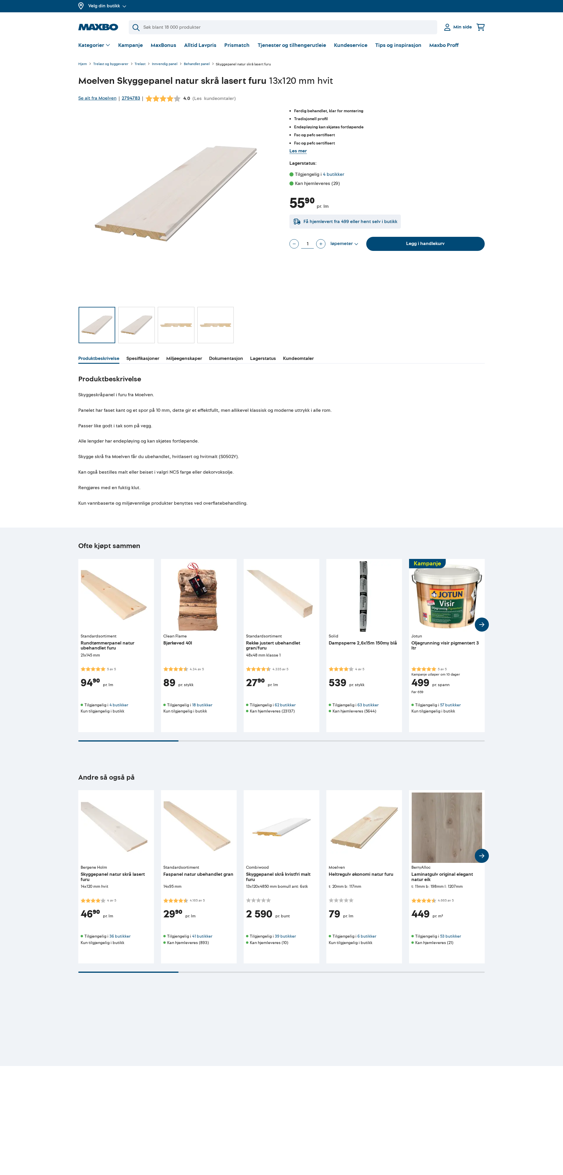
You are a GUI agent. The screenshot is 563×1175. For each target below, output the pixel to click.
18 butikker (202, 705)
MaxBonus (163, 45)
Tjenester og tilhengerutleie (292, 45)
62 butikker (285, 705)
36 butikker (119, 936)
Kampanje (130, 45)
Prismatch (237, 45)
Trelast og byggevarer (110, 64)
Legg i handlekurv (425, 243)
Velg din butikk (104, 6)
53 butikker (450, 936)
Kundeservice (350, 45)
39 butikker (285, 936)
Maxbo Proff (444, 45)
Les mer (298, 151)
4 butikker (333, 174)
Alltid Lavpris (200, 45)
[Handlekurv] (480, 27)
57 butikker (450, 705)
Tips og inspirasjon (398, 45)
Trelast (140, 64)
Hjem (82, 64)
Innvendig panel (164, 64)
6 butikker (366, 936)
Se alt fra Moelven (97, 98)
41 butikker (202, 936)
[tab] (98, 359)
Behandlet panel (197, 64)
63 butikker (368, 705)
